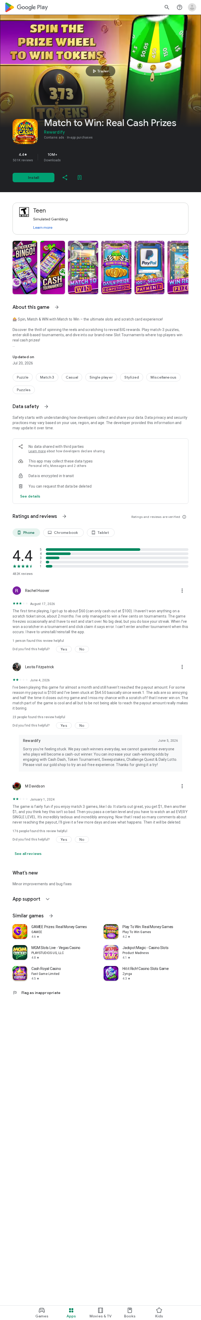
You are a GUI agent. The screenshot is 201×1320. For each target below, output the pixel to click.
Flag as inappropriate (36, 992)
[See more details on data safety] (30, 496)
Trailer (100, 71)
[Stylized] (131, 377)
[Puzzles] (24, 390)
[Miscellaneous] (163, 377)
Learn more (42, 227)
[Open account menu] (192, 7)
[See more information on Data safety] (46, 406)
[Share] (65, 177)
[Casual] (72, 377)
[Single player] (101, 377)
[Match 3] (47, 377)
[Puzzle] (23, 377)
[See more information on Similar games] (51, 916)
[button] (25, 267)
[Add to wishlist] (79, 177)
